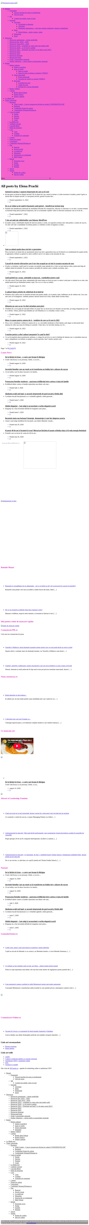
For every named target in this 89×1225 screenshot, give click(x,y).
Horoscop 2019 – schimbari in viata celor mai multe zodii (29, 46)
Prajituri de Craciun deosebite (28, 87)
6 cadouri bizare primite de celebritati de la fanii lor (24, 292)
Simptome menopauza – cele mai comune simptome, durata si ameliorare (43, 28)
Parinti (16, 114)
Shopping (17, 153)
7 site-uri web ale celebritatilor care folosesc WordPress (26, 220)
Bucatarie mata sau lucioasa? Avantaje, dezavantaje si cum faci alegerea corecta (35, 418)
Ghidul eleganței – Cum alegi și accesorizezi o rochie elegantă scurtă (30, 406)
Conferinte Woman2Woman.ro (20, 143)
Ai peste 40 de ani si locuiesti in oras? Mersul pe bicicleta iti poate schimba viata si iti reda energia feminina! (45, 430)
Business (13, 102)
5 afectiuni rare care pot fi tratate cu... (18, 719)
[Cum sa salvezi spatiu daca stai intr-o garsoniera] (11, 245)
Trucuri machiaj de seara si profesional (27, 13)
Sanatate (12, 20)
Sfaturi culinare (19, 96)
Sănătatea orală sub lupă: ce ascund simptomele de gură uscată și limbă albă (34, 394)
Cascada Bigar (15, 126)
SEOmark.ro (14, 1068)
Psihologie (17, 34)
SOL (7, 1063)
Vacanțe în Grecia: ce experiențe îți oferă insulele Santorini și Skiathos (29, 1031)
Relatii (12, 159)
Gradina (16, 133)
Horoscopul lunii (15, 57)
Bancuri (16, 147)
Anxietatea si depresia (25, 24)
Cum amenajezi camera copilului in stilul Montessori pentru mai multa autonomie (33, 984)
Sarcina (16, 116)
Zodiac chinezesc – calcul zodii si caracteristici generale (29, 61)
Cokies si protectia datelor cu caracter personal (21, 1059)
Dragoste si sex (19, 161)
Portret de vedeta (19, 173)
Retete (7, 63)
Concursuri (13, 141)
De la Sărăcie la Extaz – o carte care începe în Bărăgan (25, 357)
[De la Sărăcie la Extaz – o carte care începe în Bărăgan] (11, 778)
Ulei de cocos (18, 14)
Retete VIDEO (15, 89)
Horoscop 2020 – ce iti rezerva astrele (22, 48)
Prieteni (16, 167)
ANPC (7, 1057)
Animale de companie (21, 135)
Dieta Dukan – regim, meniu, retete (30, 32)
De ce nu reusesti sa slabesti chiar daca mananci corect (23, 610)
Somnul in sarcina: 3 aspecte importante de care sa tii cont (27, 192)
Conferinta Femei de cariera (23, 108)
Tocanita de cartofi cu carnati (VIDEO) (31, 79)
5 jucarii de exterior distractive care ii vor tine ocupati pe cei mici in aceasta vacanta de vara (39, 263)
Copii (16, 120)
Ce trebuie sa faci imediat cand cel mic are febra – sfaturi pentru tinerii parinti (31, 966)
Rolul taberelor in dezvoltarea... (16, 695)
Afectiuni (17, 22)
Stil (11, 16)
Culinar (12, 91)
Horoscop (8, 38)
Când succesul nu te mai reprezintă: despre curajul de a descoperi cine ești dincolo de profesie (37, 813)
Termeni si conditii (11, 1065)
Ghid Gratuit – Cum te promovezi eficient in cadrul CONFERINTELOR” (39, 104)
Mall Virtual (18, 157)
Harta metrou (9, 1048)
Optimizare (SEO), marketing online (17, 1061)
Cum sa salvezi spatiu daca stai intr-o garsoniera (23, 249)
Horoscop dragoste (16, 55)
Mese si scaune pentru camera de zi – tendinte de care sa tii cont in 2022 (32, 320)
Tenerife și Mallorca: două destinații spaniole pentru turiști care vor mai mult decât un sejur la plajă (38, 647)
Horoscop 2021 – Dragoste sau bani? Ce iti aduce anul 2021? (31, 50)
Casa (11, 130)
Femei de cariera (15, 139)
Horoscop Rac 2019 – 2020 (19, 42)
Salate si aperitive (20, 67)
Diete (16, 30)
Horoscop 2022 (15, 52)
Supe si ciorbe (19, 69)
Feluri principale (19, 75)
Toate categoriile (10, 100)
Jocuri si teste (18, 149)
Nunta (16, 163)
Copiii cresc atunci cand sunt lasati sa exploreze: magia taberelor (27, 948)
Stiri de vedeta (19, 174)
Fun (11, 145)
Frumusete (13, 11)
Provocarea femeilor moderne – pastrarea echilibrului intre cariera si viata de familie (37, 381)
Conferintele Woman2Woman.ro (25, 110)
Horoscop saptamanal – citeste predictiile (23, 40)
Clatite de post (23, 85)
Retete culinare (15, 65)
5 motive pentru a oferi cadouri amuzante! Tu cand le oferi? (27, 334)
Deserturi (17, 81)
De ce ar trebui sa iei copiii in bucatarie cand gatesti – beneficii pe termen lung (34, 206)
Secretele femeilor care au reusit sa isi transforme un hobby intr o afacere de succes (36, 369)
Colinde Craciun (15, 124)
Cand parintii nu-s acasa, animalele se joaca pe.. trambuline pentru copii (32, 277)
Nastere (16, 118)
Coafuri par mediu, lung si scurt (24, 18)
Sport (16, 36)
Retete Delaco (19, 94)
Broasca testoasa (10, 1046)
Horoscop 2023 (15, 54)
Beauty (7, 9)
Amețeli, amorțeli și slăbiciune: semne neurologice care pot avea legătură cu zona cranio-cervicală (38, 666)
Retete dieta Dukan (20, 93)
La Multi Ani (9, 98)
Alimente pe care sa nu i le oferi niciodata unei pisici (24, 306)
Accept (29, 1223)
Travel (12, 169)
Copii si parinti (15, 112)
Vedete (12, 171)
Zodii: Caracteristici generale (19, 59)
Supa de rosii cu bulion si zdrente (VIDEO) (33, 73)
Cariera (12, 137)
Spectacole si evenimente (22, 155)
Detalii (33, 1223)
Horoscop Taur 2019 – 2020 (19, 44)
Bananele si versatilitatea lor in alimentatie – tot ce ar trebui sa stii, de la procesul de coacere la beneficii (40, 586)
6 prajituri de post (24, 83)
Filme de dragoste (16, 128)
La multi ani (18, 151)
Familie (16, 165)
